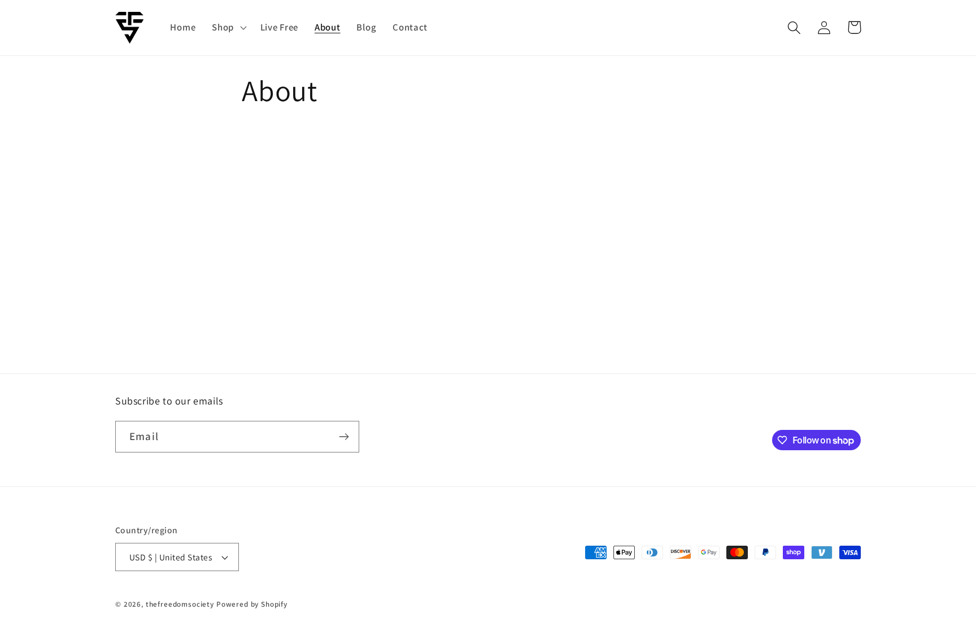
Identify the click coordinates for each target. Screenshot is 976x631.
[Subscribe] (344, 436)
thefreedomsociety (180, 604)
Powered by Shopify (251, 604)
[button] (228, 28)
